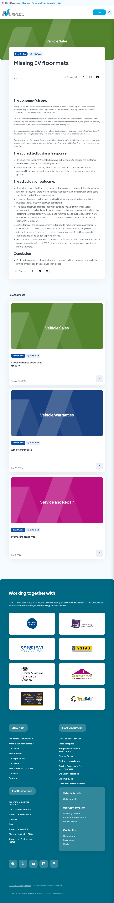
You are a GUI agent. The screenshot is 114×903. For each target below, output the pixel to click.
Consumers (69, 836)
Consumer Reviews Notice (72, 783)
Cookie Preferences (26, 893)
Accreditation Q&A (18, 829)
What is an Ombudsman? (21, 743)
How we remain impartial (21, 768)
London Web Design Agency (20, 886)
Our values (14, 748)
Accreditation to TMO (20, 814)
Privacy (40, 893)
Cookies (12, 893)
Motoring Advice (71, 813)
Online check (69, 799)
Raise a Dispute (66, 743)
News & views (70, 821)
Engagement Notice (69, 773)
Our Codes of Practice (70, 738)
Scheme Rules (66, 778)
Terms (47, 893)
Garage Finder (66, 756)
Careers (13, 778)
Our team (13, 773)
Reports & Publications (74, 817)
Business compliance (69, 761)
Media (66, 844)
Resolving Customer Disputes (19, 803)
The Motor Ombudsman (21, 738)
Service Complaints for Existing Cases (70, 767)
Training (13, 819)
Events (12, 824)
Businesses (68, 840)
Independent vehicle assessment (69, 750)
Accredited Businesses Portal (20, 840)
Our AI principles (17, 758)
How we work (15, 753)
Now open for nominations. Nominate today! (41, 3)
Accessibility (58, 893)
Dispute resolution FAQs (21, 834)
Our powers (15, 763)
